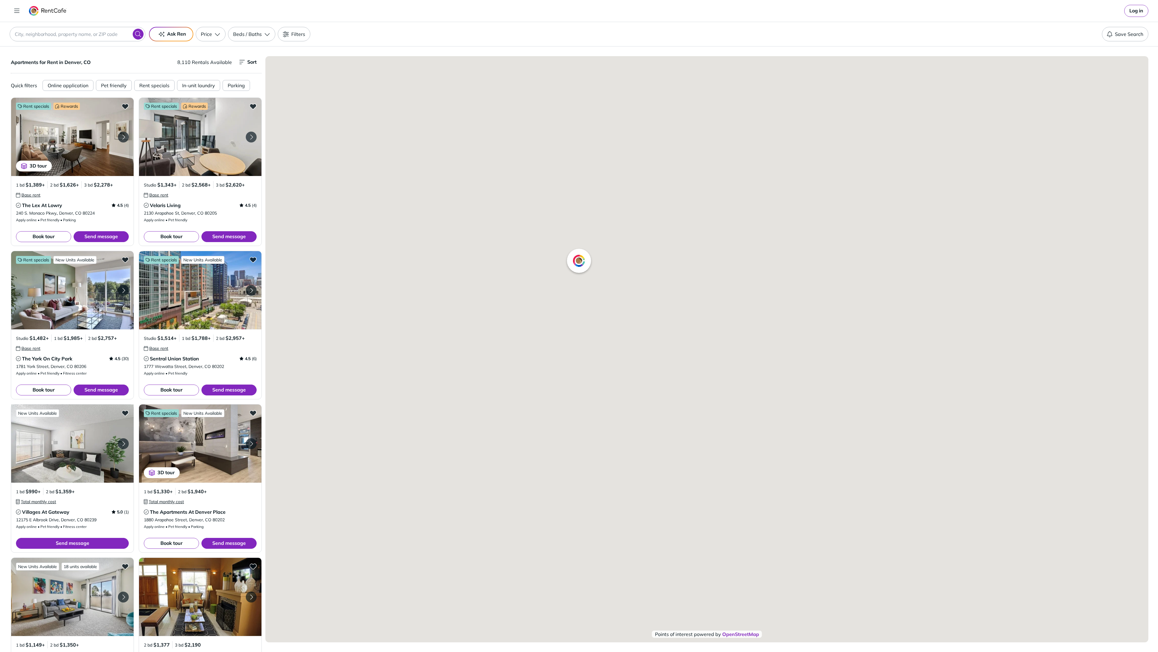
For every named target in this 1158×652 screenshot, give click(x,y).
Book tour (44, 236)
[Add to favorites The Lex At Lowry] (125, 106)
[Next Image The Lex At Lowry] (123, 137)
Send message (101, 236)
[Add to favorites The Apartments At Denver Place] (253, 413)
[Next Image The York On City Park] (123, 290)
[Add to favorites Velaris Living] (253, 106)
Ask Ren (176, 34)
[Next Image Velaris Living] (251, 137)
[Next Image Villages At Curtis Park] (251, 597)
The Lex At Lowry (42, 205)
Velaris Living (165, 205)
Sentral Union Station (174, 359)
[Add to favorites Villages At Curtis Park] (253, 566)
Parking (236, 85)
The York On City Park (47, 359)
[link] (1136, 11)
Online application (68, 85)
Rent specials (154, 85)
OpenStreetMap (740, 634)
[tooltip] (28, 195)
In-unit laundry (198, 85)
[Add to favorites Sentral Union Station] (253, 259)
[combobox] (77, 34)
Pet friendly (114, 85)
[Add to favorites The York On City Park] (125, 259)
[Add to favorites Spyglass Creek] (125, 566)
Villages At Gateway (45, 512)
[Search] (138, 34)
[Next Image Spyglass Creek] (123, 597)
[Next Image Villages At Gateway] (123, 443)
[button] (72, 137)
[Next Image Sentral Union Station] (251, 290)
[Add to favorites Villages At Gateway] (125, 413)
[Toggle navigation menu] (17, 11)
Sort (252, 62)
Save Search (1129, 34)
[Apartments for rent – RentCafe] (48, 11)
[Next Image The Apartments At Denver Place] (251, 443)
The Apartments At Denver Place (188, 512)
